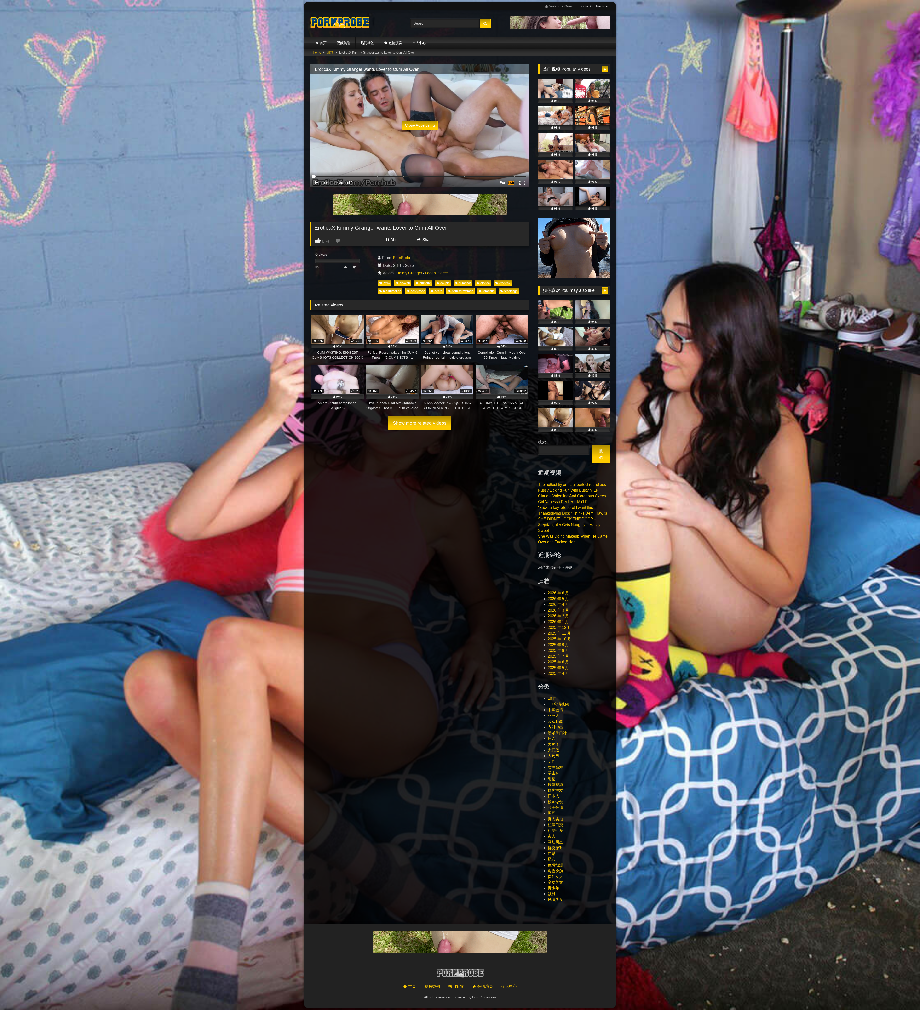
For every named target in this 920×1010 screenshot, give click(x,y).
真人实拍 (555, 819)
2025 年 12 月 (559, 627)
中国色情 (555, 710)
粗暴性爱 (555, 830)
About (395, 240)
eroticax (504, 283)
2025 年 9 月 (558, 645)
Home (317, 52)
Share (427, 240)
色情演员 (395, 43)
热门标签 (367, 43)
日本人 (553, 796)
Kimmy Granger (409, 273)
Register (602, 6)
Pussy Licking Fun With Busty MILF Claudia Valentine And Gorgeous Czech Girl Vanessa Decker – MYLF (572, 496)
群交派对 (555, 848)
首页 (323, 43)
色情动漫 (555, 865)
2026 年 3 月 (558, 610)
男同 (551, 813)
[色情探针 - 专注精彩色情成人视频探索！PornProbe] (340, 23)
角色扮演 (555, 871)
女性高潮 (555, 767)
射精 (330, 52)
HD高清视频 (558, 704)
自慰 (551, 853)
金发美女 (555, 882)
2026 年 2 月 (558, 616)
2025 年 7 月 (558, 656)
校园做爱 (555, 802)
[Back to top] (905, 995)
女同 (551, 762)
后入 (551, 739)
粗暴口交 (555, 825)
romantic (488, 291)
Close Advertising (420, 125)
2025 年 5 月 (558, 668)
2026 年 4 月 (558, 604)
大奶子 (553, 744)
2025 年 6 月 (558, 662)
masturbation (392, 291)
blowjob (405, 283)
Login (584, 6)
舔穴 (551, 859)
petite (438, 291)
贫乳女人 (555, 876)
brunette (425, 283)
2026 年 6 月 (558, 593)
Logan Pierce (436, 273)
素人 (551, 836)
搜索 (542, 442)
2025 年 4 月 (558, 673)
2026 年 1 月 (558, 622)
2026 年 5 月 (558, 599)
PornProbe (402, 258)
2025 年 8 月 (558, 650)
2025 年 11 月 (559, 633)
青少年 (553, 888)
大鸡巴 (553, 756)
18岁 (552, 698)
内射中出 (555, 727)
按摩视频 (555, 785)
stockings (511, 291)
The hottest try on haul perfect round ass (572, 484)
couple (444, 283)
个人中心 (419, 43)
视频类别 (343, 43)
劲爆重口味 (557, 733)
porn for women (462, 291)
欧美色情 (555, 808)
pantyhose (418, 291)
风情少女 (555, 899)
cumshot (465, 283)
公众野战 (555, 721)
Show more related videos (420, 423)
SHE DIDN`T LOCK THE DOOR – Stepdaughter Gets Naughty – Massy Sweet (569, 525)
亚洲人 (553, 716)
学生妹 (553, 773)
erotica (485, 283)
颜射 (551, 894)
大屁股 (553, 750)
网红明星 (555, 842)
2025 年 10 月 (559, 639)
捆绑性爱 (555, 790)
